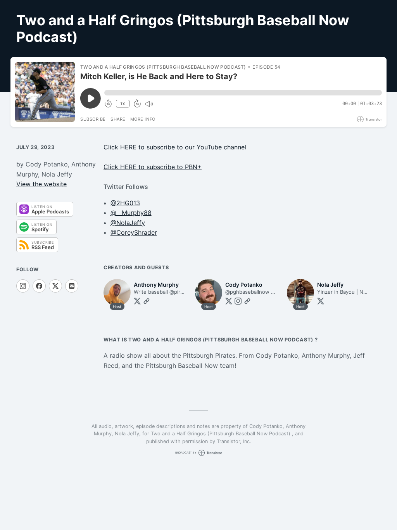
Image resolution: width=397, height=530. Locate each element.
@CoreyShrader (133, 232)
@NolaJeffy (127, 223)
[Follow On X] (55, 286)
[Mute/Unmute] (149, 103)
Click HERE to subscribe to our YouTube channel (175, 147)
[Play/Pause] (45, 92)
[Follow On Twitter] (137, 301)
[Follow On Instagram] (22, 286)
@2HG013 (125, 203)
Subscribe (93, 119)
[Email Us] (71, 286)
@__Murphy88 (131, 213)
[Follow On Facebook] (39, 286)
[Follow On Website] (146, 301)
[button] (243, 92)
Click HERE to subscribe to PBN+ (153, 167)
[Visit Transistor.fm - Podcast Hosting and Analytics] (369, 119)
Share (118, 119)
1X (122, 104)
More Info (142, 119)
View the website (41, 184)
